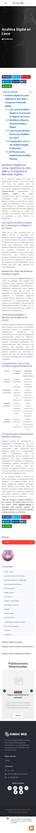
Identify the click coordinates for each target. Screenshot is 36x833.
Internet (7, 609)
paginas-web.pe (8, 191)
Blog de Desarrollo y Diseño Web (15, 580)
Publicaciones (9, 613)
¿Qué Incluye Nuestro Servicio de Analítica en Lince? (20, 134)
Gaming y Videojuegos (11, 601)
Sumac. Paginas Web (23, 809)
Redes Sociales (9, 617)
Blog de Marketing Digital (12, 584)
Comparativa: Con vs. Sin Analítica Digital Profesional (20, 145)
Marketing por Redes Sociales (15, 622)
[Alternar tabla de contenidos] (30, 92)
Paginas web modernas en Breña (16, 653)
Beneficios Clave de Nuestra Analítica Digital (19, 123)
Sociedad (7, 630)
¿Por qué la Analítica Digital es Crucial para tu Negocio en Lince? (20, 113)
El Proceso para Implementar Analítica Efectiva (20, 155)
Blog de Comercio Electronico (14, 576)
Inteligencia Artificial (11, 605)
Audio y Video (8, 572)
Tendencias (8, 39)
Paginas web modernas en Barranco (17, 646)
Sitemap (7, 760)
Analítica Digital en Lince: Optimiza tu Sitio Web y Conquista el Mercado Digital (17, 100)
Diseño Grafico (9, 592)
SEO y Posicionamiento (12, 626)
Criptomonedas (9, 588)
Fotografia (8, 596)
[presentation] (4, 690)
